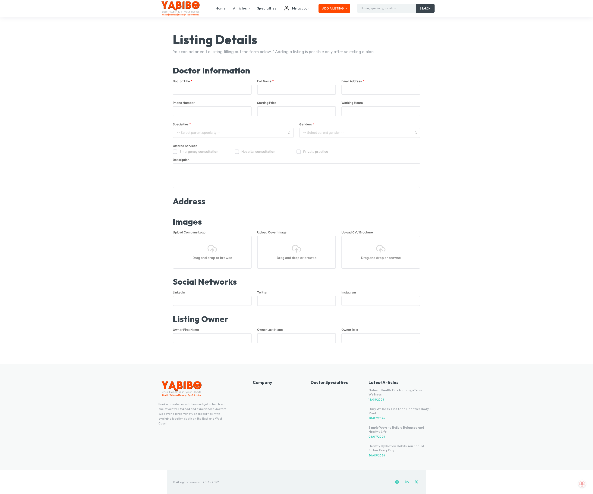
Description (181, 159)
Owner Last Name (270, 329)
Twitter (262, 292)
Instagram (348, 292)
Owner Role (349, 329)
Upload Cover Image (272, 232)
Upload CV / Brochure (357, 232)
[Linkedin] (406, 482)
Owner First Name (186, 329)
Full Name (265, 81)
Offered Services (185, 145)
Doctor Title (182, 81)
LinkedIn (179, 292)
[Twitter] (416, 482)
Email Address (352, 81)
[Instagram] (397, 482)
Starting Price (267, 102)
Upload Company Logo (189, 232)
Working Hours (352, 102)
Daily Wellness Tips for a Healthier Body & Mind (400, 411)
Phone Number (184, 102)
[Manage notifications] (582, 484)
